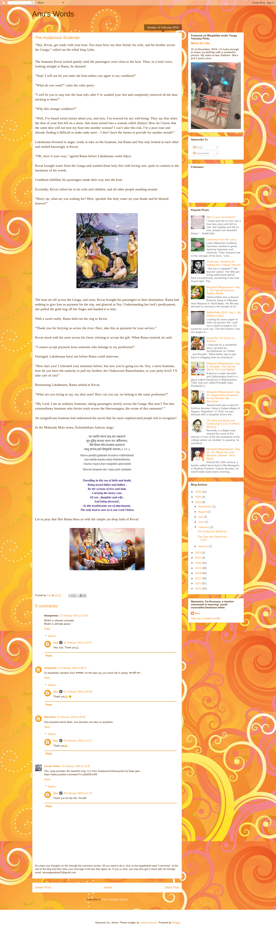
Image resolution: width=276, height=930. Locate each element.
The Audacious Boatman (212, 531)
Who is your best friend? (221, 217)
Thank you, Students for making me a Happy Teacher (224, 263)
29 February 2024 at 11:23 (78, 793)
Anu (55, 642)
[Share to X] (77, 595)
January (203, 546)
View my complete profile (206, 618)
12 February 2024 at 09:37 (72, 668)
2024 (198, 502)
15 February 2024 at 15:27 (78, 740)
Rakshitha (50, 717)
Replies (52, 636)
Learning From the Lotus (221, 239)
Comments (202, 153)
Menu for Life (200, 43)
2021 (198, 557)
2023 (198, 552)
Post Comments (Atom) (114, 899)
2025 (198, 496)
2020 (198, 562)
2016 (198, 583)
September (205, 506)
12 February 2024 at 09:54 (78, 691)
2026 (198, 491)
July (201, 516)
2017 (198, 578)
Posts (199, 147)
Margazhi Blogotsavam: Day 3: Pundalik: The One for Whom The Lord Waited (223, 366)
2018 (198, 573)
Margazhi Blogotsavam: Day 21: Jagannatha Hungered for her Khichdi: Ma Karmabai (223, 396)
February (204, 527)
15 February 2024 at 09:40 (71, 717)
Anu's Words (53, 14)
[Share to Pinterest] (85, 595)
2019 (198, 567)
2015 (198, 588)
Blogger (176, 922)
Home (108, 887)
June (201, 521)
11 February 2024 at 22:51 (78, 642)
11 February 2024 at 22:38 (73, 615)
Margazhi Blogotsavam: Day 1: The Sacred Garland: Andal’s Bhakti (223, 290)
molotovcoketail (148, 922)
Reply (47, 628)
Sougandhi (50, 668)
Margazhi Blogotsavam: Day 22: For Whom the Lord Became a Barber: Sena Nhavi (223, 453)
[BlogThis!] (74, 595)
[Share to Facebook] (81, 595)
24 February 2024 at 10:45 (75, 766)
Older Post (172, 887)
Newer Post (43, 887)
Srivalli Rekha (52, 766)
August (202, 511)
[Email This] (70, 595)
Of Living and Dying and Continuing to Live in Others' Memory (223, 423)
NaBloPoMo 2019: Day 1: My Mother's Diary (224, 314)
